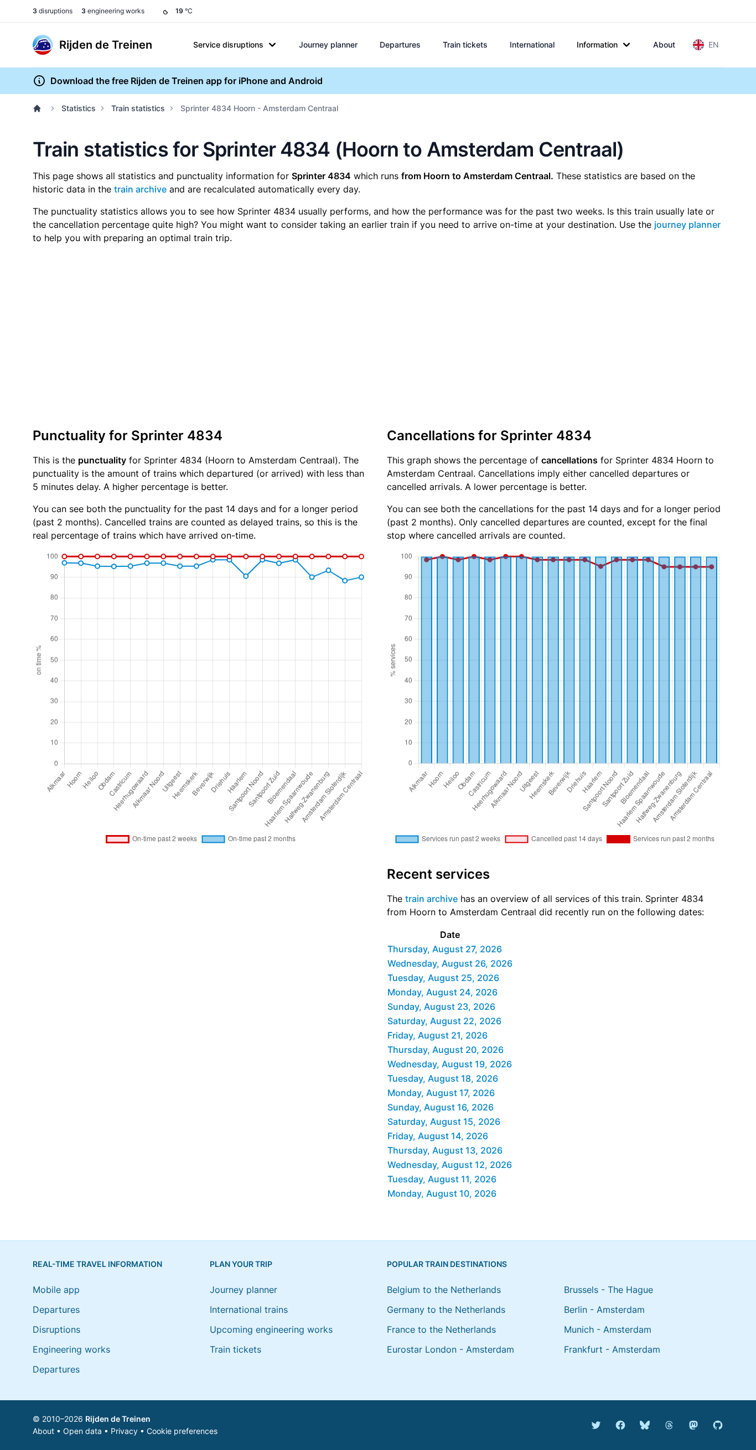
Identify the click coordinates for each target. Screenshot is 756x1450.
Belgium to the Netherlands (444, 1289)
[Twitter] (596, 1425)
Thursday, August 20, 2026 (445, 1049)
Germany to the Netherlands (446, 1309)
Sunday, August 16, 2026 (440, 1107)
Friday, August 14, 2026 (437, 1135)
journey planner (687, 224)
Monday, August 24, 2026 (442, 992)
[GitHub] (717, 1425)
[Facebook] (620, 1425)
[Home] (39, 108)
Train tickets (465, 44)
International (532, 44)
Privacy (124, 1431)
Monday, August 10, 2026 (441, 1193)
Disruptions (56, 1329)
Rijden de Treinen (118, 1418)
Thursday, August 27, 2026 (444, 949)
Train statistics (138, 108)
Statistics (78, 108)
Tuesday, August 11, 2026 (441, 1179)
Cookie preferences (182, 1431)
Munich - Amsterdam (607, 1329)
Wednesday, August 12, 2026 (449, 1164)
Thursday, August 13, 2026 (445, 1150)
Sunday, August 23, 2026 (441, 1006)
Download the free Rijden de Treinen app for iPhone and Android (186, 80)
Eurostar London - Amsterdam (450, 1349)
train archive (140, 189)
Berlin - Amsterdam (604, 1309)
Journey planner (328, 44)
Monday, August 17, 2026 (441, 1092)
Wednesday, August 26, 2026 (449, 963)
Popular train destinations (447, 1264)
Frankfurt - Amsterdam (612, 1349)
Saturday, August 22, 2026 (444, 1020)
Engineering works (71, 1349)
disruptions (53, 11)
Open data (82, 1431)
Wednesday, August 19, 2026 (449, 1064)
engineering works (112, 11)
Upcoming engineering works (271, 1329)
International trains (249, 1309)
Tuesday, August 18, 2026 (442, 1078)
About (664, 44)
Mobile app (56, 1289)
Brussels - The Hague (608, 1289)
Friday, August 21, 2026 (437, 1035)
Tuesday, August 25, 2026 (443, 977)
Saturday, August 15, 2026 (443, 1121)
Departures (400, 44)
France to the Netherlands (441, 1329)
